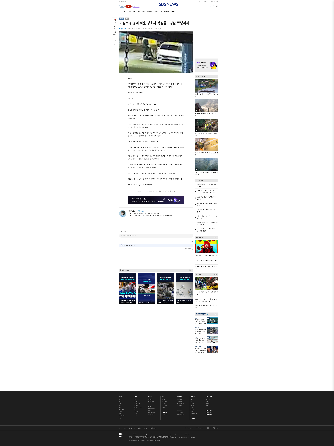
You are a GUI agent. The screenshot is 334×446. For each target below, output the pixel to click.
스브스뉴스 (179, 410)
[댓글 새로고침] (124, 231)
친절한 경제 (164, 403)
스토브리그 (179, 405)
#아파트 (209, 6)
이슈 (120, 418)
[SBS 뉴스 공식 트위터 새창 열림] (214, 428)
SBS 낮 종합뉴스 (151, 415)
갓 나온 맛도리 (180, 412)
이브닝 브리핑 (151, 401)
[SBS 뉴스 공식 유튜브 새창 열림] (208, 428)
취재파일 (166, 11)
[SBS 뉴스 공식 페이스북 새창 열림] (211, 428)
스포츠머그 (179, 399)
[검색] (213, 6)
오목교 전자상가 (180, 415)
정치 (130, 11)
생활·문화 (149, 11)
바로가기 (193, 396)
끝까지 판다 (164, 415)
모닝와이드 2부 (137, 405)
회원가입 (211, 1)
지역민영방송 (199, 428)
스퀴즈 (207, 405)
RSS (192, 411)
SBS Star (208, 412)
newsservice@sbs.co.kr (167, 436)
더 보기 (190, 270)
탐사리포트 (164, 412)
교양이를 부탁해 (198, 346)
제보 (192, 401)
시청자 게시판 (194, 414)
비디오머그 (179, 396)
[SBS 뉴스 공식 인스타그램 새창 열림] (217, 428)
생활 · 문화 (121, 409)
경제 (134, 11)
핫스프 (196, 337)
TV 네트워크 (122, 416)
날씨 (192, 399)
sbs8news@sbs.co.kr (170, 434)
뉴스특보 (135, 416)
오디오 (149, 406)
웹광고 (139, 428)
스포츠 (156, 11)
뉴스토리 (135, 414)
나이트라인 (136, 411)
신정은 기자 (131, 211)
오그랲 (196, 318)
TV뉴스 (173, 11)
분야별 (120, 396)
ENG (200, 1)
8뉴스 (124, 11)
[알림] (217, 6)
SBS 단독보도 (165, 401)
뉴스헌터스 (136, 401)
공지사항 (193, 418)
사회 (139, 11)
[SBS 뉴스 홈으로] (168, 4)
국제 (143, 11)
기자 (192, 407)
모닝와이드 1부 (137, 403)
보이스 (149, 410)
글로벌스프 (197, 327)
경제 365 (164, 405)
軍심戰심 (150, 399)
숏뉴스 (192, 405)
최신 (120, 399)
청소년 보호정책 (191, 437)
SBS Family (189, 428)
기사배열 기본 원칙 (183, 437)
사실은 (163, 399)
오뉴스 (135, 409)
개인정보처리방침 (153, 428)
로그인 (205, 1)
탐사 (163, 417)
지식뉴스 (207, 399)
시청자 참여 (131, 428)
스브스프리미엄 (209, 396)
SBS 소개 (122, 428)
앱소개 (192, 409)
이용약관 (145, 428)
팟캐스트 (207, 401)
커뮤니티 (207, 403)
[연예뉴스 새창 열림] (206, 65)
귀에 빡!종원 (179, 401)
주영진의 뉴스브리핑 (138, 407)
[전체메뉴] (120, 11)
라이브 (192, 403)
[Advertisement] (156, 259)
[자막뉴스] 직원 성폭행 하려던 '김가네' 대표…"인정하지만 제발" (144, 213)
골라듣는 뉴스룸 (151, 408)
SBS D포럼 (208, 414)
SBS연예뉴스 (209, 410)
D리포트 (164, 407)
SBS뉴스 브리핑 (151, 412)
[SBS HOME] (217, 2)
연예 (161, 11)
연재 (163, 396)
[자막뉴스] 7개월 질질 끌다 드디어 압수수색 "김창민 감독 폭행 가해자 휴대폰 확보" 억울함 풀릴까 (152, 215)
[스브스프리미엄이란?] (208, 314)
